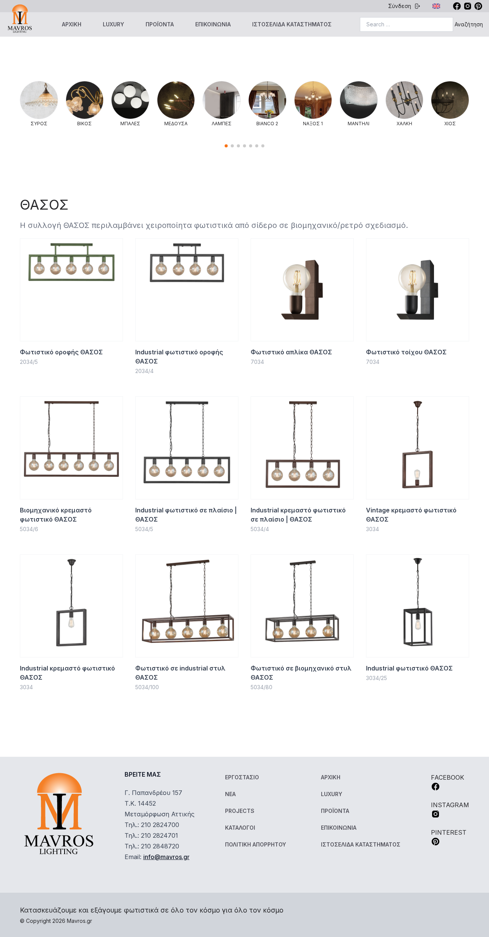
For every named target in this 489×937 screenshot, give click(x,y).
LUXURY (113, 24)
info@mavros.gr (166, 857)
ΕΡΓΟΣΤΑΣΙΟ (242, 777)
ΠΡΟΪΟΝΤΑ (160, 24)
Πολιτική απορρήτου (255, 844)
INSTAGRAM (450, 805)
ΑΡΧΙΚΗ (71, 24)
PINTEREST (448, 832)
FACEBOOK (447, 777)
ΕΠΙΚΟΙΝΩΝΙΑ (213, 24)
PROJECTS (239, 811)
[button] (226, 145)
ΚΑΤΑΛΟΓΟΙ (240, 827)
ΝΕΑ (230, 794)
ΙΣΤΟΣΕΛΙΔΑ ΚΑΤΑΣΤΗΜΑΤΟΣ (292, 24)
